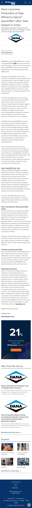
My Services (15, 488)
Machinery (4, 467)
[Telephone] (25, 2)
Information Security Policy (10, 501)
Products (16, 484)
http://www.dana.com (7, 316)
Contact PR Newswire (16, 482)
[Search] (30, 2)
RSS (27, 501)
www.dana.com (20, 304)
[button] (16, 38)
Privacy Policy (20, 498)
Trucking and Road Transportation (22, 453)
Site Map (22, 501)
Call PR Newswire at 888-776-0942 (16, 492)
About (15, 486)
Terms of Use (10, 498)
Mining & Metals (21, 467)
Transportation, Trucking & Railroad (7, 453)
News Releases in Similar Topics (10, 471)
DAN (15, 63)
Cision (19, 505)
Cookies (16, 503)
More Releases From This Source (10, 432)
